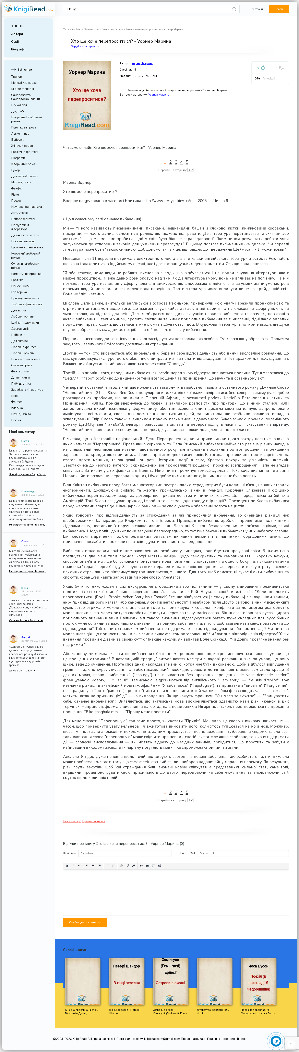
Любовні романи (22, 316)
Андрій (25, 637)
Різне (15, 195)
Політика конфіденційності (226, 1039)
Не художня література (20, 227)
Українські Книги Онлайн (78, 29)
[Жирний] (67, 866)
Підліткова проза (23, 127)
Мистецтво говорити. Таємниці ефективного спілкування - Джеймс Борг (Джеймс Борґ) (28, 524)
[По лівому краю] (87, 866)
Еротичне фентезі (24, 152)
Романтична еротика (26, 274)
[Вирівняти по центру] (93, 866)
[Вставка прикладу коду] (147, 866)
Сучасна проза (21, 365)
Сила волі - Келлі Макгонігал (26, 620)
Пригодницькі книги (25, 298)
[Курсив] (73, 866)
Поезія (16, 201)
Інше (14, 396)
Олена (25, 541)
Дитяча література (25, 235)
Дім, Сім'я (17, 111)
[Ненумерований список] (107, 866)
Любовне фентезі (24, 347)
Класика (17, 408)
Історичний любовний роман (26, 119)
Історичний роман (24, 164)
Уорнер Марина (142, 63)
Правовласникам (93, 821)
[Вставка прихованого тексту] (160, 866)
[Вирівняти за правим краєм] (99, 866)
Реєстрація (256, 9)
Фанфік (16, 188)
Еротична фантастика (27, 247)
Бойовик (17, 140)
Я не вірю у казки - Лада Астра (27, 474)
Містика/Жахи (21, 182)
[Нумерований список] (113, 866)
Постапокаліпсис (23, 241)
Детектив (18, 310)
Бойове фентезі (23, 219)
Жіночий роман (22, 146)
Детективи (19, 341)
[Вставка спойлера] (154, 866)
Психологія (19, 105)
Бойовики (18, 335)
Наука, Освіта (21, 414)
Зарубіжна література (27, 390)
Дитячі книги (20, 377)
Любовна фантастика (27, 304)
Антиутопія (19, 213)
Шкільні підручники (25, 323)
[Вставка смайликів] (121, 866)
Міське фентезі (22, 89)
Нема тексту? (72, 821)
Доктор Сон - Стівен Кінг (23, 670)
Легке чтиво (20, 134)
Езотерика (19, 292)
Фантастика (20, 371)
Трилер (16, 77)
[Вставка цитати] (141, 866)
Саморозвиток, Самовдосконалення (25, 97)
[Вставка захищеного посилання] (133, 866)
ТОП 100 (18, 26)
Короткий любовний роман (25, 255)
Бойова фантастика (25, 359)
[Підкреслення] (79, 866)
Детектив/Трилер (24, 176)
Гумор (15, 170)
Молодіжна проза (24, 83)
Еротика (17, 280)
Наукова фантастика (26, 207)
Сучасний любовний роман (25, 266)
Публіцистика (21, 384)
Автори (17, 34)
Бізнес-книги (20, 286)
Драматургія (20, 329)
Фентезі (17, 402)
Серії (15, 41)
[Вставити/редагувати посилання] (127, 866)
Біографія (18, 49)
